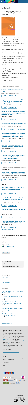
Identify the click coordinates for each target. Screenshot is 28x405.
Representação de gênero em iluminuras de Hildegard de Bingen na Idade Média (12, 188)
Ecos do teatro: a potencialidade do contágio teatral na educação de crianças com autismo (13, 172)
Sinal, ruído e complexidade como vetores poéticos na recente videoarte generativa (12, 145)
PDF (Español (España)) (9, 129)
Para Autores (5, 280)
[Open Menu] (1, 1)
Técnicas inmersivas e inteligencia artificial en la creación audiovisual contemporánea (13, 124)
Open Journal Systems (7, 323)
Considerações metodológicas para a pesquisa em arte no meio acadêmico (14, 314)
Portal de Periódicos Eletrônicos (11, 352)
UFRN (7, 347)
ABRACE (9, 336)
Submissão (5, 252)
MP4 (22, 217)
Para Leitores (5, 277)
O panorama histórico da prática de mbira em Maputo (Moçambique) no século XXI (13, 221)
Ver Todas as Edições (6, 229)
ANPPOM (5, 339)
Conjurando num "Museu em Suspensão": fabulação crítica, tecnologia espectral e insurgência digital (12, 101)
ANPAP (22, 341)
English (7, 244)
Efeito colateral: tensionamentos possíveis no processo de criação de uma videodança (13, 210)
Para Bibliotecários (6, 282)
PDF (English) (13, 95)
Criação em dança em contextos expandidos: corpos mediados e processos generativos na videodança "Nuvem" (13, 113)
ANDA (8, 344)
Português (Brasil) (9, 246)
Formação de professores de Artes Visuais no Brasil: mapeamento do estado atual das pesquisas (13, 199)
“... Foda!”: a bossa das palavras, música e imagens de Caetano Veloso (12, 297)
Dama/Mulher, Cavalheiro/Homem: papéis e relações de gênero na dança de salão (13, 302)
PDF (5, 95)
